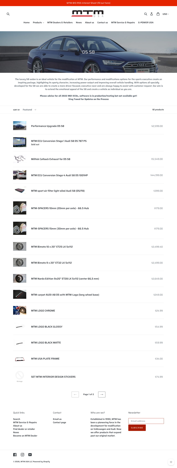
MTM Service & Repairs (25, 422)
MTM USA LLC (26, 461)
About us (17, 425)
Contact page (59, 422)
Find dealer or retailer (24, 429)
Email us (57, 419)
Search (16, 419)
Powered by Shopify (41, 461)
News (16, 432)
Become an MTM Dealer (25, 435)
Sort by (16, 110)
